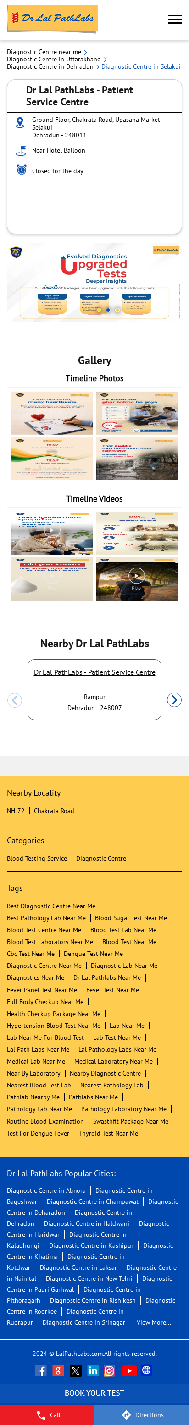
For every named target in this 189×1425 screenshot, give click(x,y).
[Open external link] (94, 1400)
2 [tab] (108, 310)
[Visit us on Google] (59, 1370)
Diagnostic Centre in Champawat (93, 1201)
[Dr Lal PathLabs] (53, 20)
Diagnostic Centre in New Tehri (89, 1278)
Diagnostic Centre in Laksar (78, 1267)
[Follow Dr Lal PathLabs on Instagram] (111, 1370)
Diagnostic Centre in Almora (46, 1190)
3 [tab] (117, 310)
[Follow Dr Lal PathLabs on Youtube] (129, 1370)
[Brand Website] (147, 1370)
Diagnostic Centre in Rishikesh (93, 1300)
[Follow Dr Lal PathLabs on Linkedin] (94, 1370)
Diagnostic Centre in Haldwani (86, 1223)
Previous (14, 700)
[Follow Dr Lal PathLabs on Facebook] (42, 1370)
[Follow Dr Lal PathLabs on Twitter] (76, 1370)
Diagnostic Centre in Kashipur (91, 1245)
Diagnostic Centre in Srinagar (84, 1322)
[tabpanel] (94, 282)
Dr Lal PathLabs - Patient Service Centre (95, 672)
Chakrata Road (54, 811)
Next (174, 700)
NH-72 (16, 811)
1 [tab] (99, 310)
